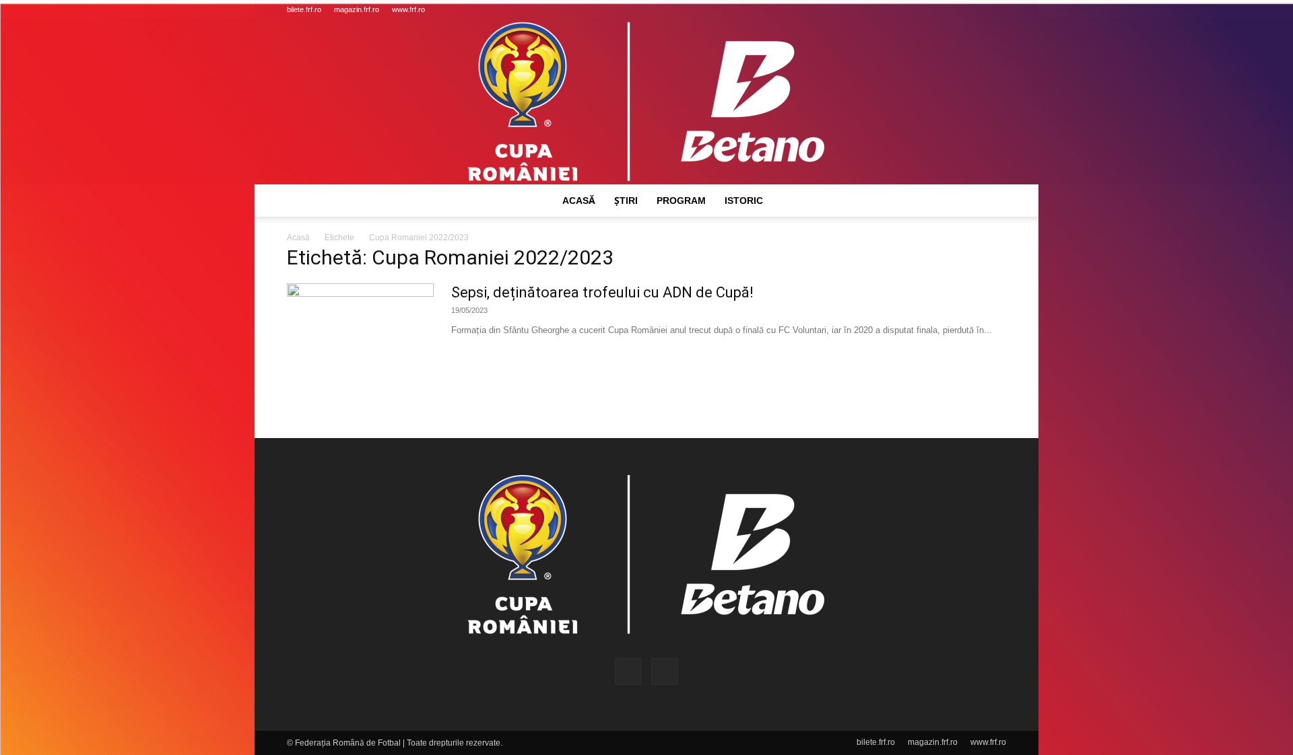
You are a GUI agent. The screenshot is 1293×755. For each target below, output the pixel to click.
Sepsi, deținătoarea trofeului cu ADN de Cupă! (602, 292)
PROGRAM (681, 200)
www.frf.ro (408, 9)
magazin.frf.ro (356, 9)
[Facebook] (974, 9)
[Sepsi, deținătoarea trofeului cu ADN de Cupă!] (360, 333)
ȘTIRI (626, 200)
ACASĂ (578, 200)
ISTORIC (744, 200)
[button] (953, 9)
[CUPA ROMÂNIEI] (646, 101)
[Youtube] (996, 9)
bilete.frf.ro (304, 9)
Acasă (298, 237)
